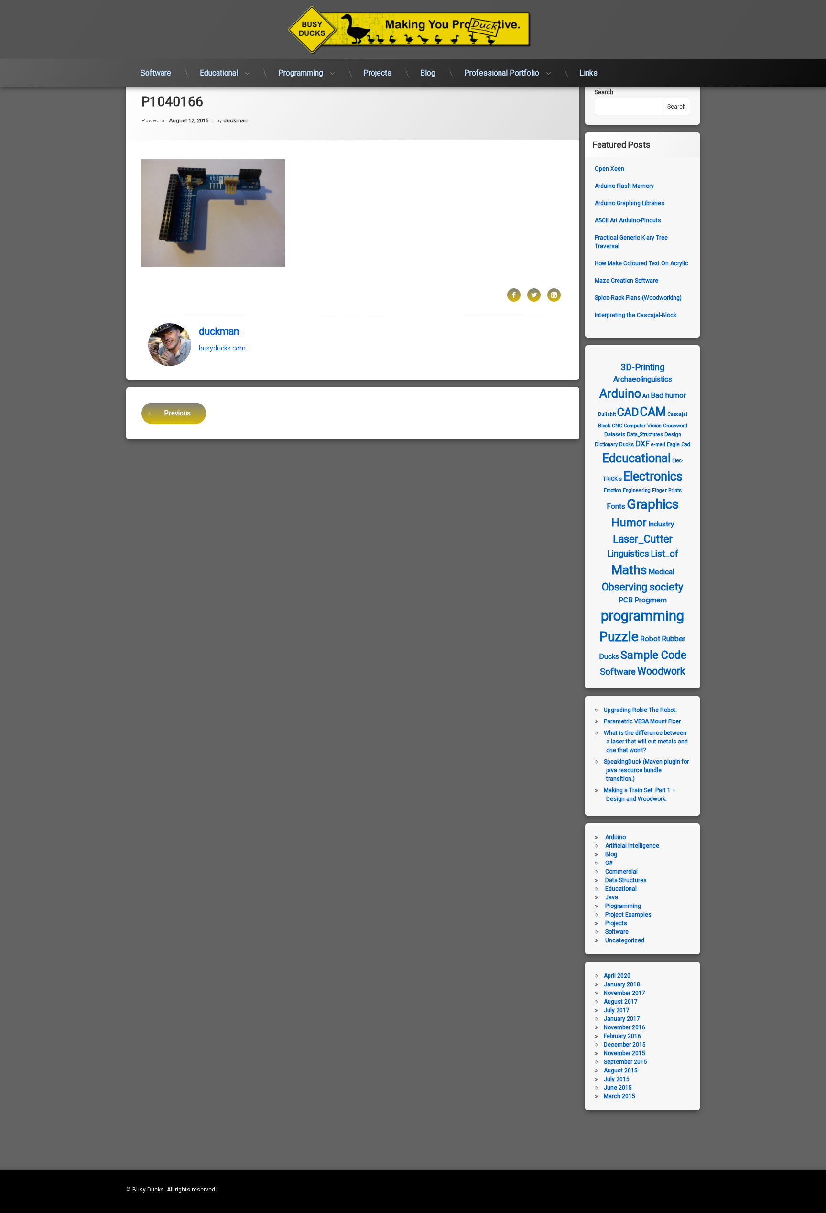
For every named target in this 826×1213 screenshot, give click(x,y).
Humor (629, 522)
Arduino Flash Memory (624, 186)
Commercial (621, 871)
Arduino (620, 394)
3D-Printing (642, 367)
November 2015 (624, 1053)
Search (604, 92)
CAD (628, 412)
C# (608, 863)
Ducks (626, 444)
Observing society (642, 587)
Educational (219, 72)
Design (672, 434)
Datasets (614, 434)
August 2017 (621, 1001)
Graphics (653, 504)
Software (156, 72)
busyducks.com (222, 347)
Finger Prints (667, 490)
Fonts (616, 506)
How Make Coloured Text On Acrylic (641, 263)
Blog (427, 72)
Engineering (637, 490)
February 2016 (622, 1036)
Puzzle (619, 637)
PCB (626, 600)
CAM (653, 412)
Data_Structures (645, 434)
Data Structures (626, 880)
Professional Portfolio (501, 72)
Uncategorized (624, 940)
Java (611, 897)
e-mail (658, 444)
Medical (661, 572)
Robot (650, 638)
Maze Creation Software (626, 280)
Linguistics (628, 553)
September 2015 (625, 1062)
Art (645, 396)
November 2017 (624, 993)
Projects (377, 72)
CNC (617, 426)
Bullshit (607, 414)
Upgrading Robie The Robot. (640, 710)
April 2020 (617, 976)
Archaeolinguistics (642, 379)
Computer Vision (643, 426)
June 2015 (618, 1087)
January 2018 (622, 984)
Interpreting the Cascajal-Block (635, 315)
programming (642, 616)
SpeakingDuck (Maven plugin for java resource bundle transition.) (646, 770)
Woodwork (661, 671)
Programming (300, 72)
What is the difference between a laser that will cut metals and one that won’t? (646, 742)
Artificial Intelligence (632, 845)
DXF (642, 443)
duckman (235, 121)
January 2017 (622, 1019)
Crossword (675, 426)
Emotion (612, 490)
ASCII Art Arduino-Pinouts (628, 220)
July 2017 (617, 1010)
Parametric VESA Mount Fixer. (643, 721)
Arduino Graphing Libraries (629, 203)
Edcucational (636, 458)
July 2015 (617, 1079)
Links (588, 72)
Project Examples (628, 914)
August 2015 (621, 1070)
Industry (661, 524)
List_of (664, 553)
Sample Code (653, 655)
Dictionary (606, 444)
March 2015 (619, 1096)
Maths (629, 570)
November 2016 (624, 1027)
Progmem (650, 600)
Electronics (653, 476)
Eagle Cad (678, 444)
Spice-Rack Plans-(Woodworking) (638, 298)
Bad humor (668, 395)
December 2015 (625, 1044)
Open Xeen (609, 168)
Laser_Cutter (643, 539)
